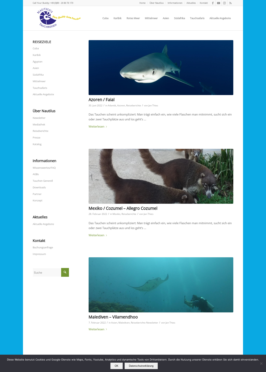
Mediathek (39, 124)
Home (142, 2)
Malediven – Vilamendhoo (113, 317)
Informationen (175, 2)
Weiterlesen (96, 126)
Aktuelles (191, 2)
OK (116, 365)
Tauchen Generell (43, 180)
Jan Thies (153, 105)
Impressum (39, 254)
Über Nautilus (157, 2)
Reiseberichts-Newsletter (144, 322)
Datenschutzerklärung (141, 365)
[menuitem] (142, 3)
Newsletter (39, 118)
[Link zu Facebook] (213, 3)
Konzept (37, 200)
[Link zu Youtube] (218, 3)
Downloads (39, 187)
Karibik (37, 55)
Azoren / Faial (102, 99)
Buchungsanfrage (43, 247)
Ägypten (37, 61)
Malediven (124, 322)
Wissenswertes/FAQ (44, 167)
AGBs (36, 174)
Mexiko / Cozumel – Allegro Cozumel (123, 208)
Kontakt (204, 2)
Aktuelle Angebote (43, 94)
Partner (37, 194)
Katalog (37, 144)
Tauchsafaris (40, 88)
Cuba (36, 48)
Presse (36, 137)
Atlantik (112, 105)
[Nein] (261, 363)
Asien (114, 322)
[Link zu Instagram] (224, 3)
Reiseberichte (133, 105)
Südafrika (38, 74)
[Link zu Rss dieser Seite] (230, 3)
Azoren (121, 105)
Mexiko (116, 214)
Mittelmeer (39, 81)
